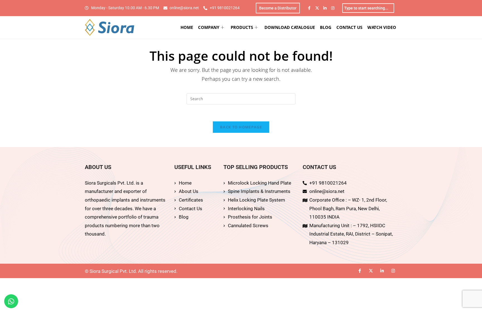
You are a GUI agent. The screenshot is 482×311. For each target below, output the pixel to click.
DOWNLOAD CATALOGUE (289, 27)
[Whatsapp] (11, 301)
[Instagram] (333, 8)
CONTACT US (349, 27)
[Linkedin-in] (325, 8)
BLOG (325, 27)
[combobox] (368, 8)
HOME (186, 27)
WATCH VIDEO (381, 27)
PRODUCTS (242, 27)
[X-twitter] (317, 8)
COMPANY (208, 27)
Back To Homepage (241, 126)
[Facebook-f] (309, 8)
